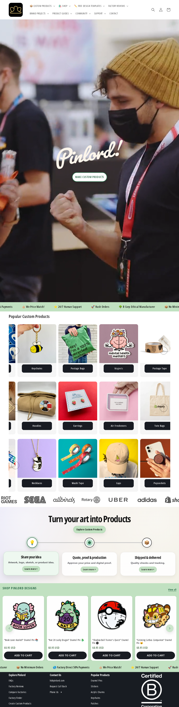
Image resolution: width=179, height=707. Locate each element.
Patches (160, 368)
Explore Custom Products (89, 529)
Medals (142, 483)
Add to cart (23, 655)
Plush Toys (118, 368)
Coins (160, 425)
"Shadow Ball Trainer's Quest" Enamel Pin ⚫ (66, 641)
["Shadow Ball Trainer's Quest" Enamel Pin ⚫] (67, 616)
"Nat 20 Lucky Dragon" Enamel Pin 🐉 (22, 640)
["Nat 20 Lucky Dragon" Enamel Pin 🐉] (23, 616)
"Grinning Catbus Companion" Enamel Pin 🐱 (110, 641)
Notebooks (118, 425)
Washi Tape (19, 483)
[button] (42, 6)
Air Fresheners (37, 425)
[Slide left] (15, 350)
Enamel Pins (36, 368)
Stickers (78, 368)
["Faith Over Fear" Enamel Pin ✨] (155, 616)
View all (172, 589)
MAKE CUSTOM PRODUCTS (89, 177)
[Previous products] (9, 628)
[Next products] (170, 628)
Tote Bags (78, 425)
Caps (60, 483)
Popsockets (101, 483)
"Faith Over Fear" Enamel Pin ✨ (152, 640)
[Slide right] (163, 350)
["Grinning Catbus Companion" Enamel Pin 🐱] (111, 616)
